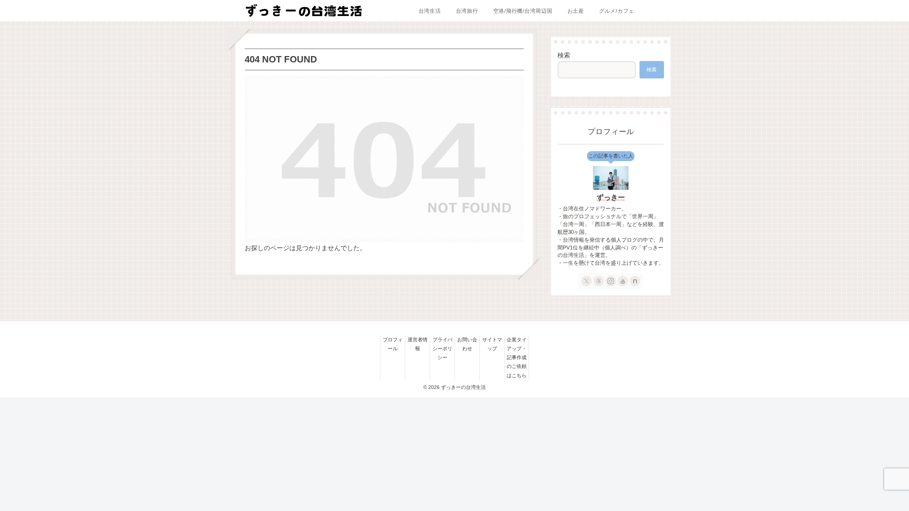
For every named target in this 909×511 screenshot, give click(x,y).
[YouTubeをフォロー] (622, 281)
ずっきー (611, 197)
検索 (563, 55)
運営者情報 (418, 344)
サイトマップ (492, 344)
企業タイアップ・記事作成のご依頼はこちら (517, 357)
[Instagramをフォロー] (610, 281)
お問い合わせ (467, 344)
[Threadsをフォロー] (598, 281)
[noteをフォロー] (634, 281)
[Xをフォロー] (586, 281)
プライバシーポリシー (442, 348)
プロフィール (393, 344)
